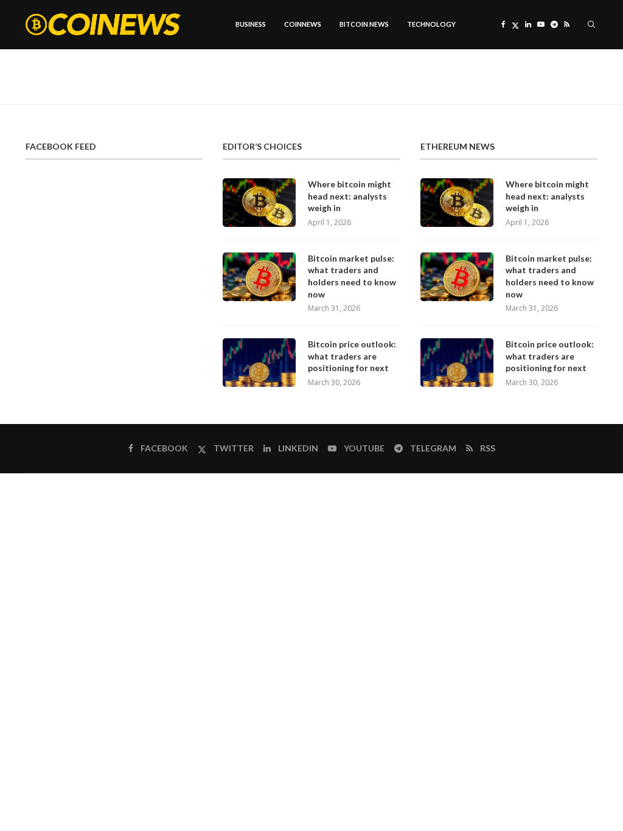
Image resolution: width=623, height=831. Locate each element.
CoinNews (302, 24)
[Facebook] (503, 24)
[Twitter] (515, 24)
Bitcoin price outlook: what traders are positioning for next (352, 356)
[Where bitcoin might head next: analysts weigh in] (259, 202)
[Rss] (566, 24)
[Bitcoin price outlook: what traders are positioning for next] (259, 362)
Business (250, 24)
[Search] (591, 24)
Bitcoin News (364, 24)
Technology (431, 24)
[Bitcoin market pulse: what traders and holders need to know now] (259, 276)
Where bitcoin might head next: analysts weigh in (349, 196)
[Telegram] (554, 24)
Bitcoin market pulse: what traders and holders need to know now (352, 276)
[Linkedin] (528, 24)
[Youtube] (541, 24)
